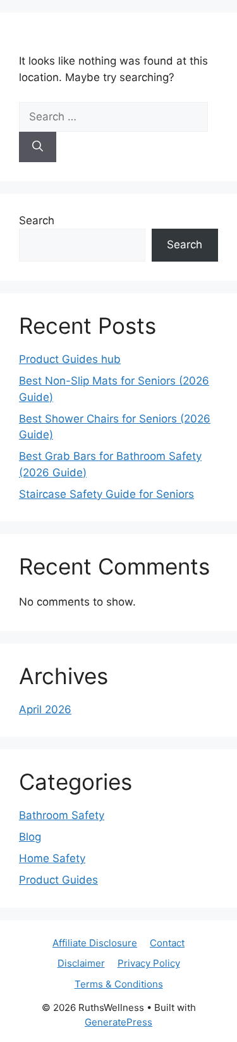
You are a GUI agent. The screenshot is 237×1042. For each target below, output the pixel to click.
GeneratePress (118, 1022)
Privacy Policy (149, 963)
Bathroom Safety (61, 815)
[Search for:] (113, 116)
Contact (167, 943)
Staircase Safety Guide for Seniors (106, 494)
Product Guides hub (70, 359)
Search (36, 220)
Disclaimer (81, 963)
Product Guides (58, 880)
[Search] (37, 147)
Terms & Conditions (119, 984)
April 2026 (45, 709)
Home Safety (52, 858)
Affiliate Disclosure (94, 943)
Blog (30, 836)
